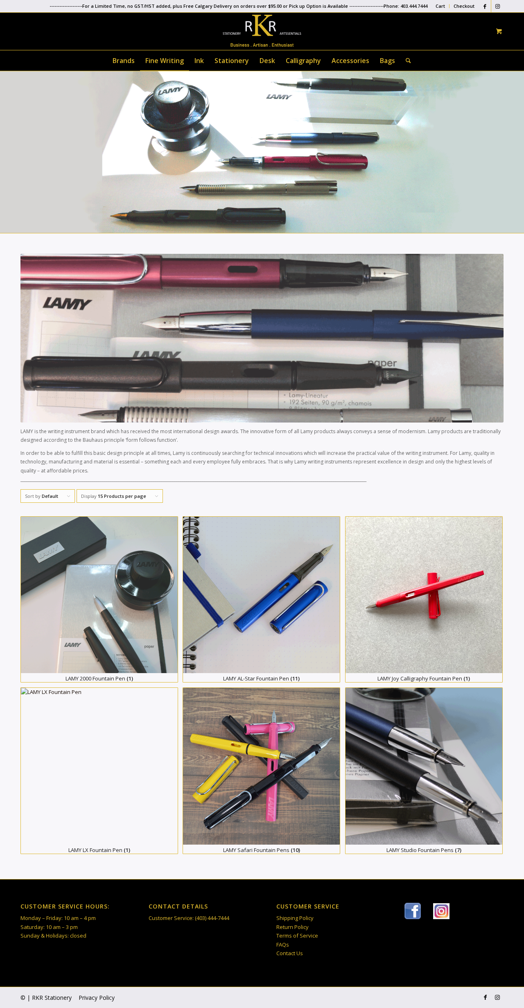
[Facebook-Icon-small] (412, 911)
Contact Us (289, 953)
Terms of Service (297, 935)
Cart (440, 6)
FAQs (282, 944)
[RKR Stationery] (262, 31)
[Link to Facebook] (485, 6)
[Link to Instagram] (497, 6)
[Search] (405, 60)
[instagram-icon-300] (441, 911)
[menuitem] (440, 6)
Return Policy (292, 927)
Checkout (464, 6)
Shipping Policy (295, 918)
